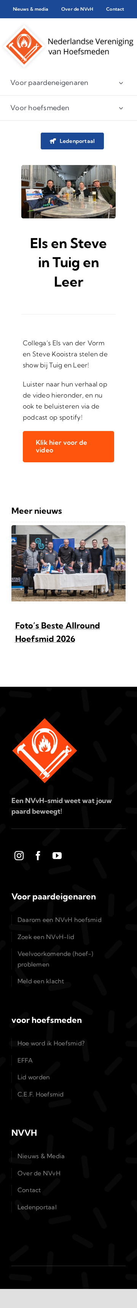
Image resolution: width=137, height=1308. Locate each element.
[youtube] (57, 855)
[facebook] (38, 855)
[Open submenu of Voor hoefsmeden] (121, 108)
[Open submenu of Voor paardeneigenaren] (121, 83)
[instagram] (19, 855)
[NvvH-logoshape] (44, 721)
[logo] (66, 25)
